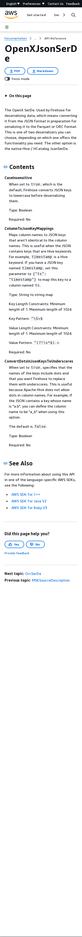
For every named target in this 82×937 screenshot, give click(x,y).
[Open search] (73, 15)
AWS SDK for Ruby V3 (29, 507)
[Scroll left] (23, 15)
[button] (18, 95)
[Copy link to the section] (5, 167)
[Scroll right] (64, 15)
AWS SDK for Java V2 (28, 501)
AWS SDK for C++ (25, 494)
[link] (55, 38)
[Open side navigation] (7, 27)
